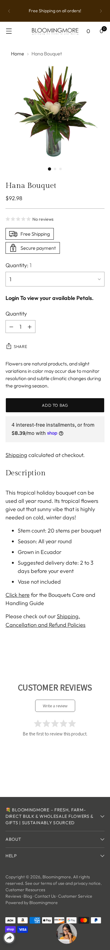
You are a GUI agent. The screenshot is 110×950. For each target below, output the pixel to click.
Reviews (13, 896)
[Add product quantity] (29, 326)
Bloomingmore (56, 877)
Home (17, 53)
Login (12, 297)
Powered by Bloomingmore (32, 902)
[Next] (101, 11)
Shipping (16, 454)
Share (20, 346)
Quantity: (18, 265)
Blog (28, 896)
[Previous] (9, 11)
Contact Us (45, 896)
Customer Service (75, 896)
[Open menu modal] (8, 31)
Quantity (16, 313)
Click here (18, 594)
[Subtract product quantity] (11, 326)
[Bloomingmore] (55, 31)
